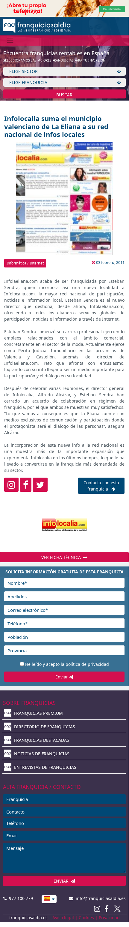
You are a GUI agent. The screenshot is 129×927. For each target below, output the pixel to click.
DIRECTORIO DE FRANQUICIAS (44, 726)
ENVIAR (62, 881)
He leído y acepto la (67, 664)
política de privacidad (87, 664)
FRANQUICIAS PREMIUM (38, 713)
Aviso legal (63, 917)
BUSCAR (64, 95)
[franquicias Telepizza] (64, 8)
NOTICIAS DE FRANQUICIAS (41, 753)
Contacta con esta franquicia (101, 486)
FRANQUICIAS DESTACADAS (41, 740)
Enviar (62, 677)
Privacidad (109, 917)
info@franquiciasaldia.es (99, 898)
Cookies (86, 917)
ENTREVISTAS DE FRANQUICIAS (44, 767)
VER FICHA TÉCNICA (62, 557)
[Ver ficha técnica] (64, 525)
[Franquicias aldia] (37, 26)
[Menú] (10, 40)
